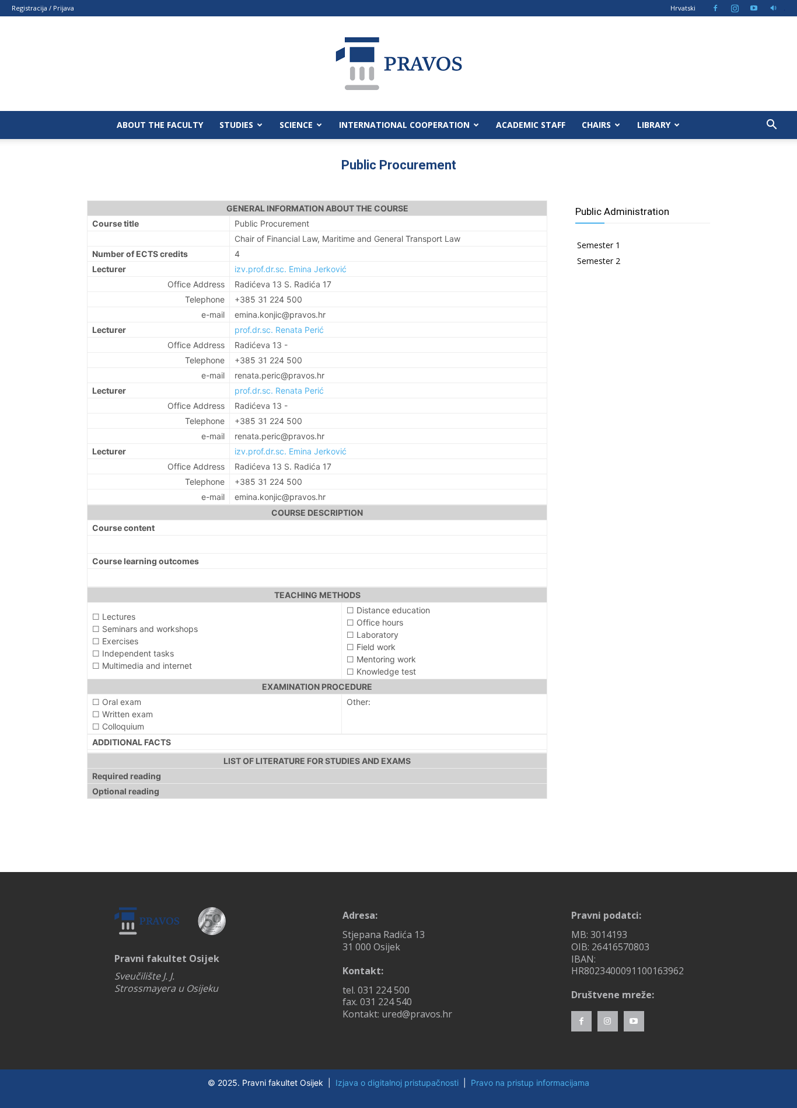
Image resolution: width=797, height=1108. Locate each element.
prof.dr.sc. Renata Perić (279, 330)
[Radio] (773, 8)
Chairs (596, 124)
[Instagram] (734, 8)
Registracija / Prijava (43, 8)
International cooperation (404, 124)
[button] (771, 125)
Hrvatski (682, 8)
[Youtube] (754, 8)
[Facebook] (715, 8)
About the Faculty (160, 124)
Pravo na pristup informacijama (530, 1083)
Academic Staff (530, 124)
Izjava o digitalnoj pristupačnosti (397, 1083)
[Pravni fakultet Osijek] (398, 63)
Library (653, 124)
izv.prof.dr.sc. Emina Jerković (291, 269)
